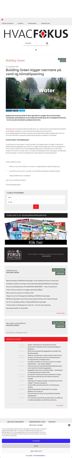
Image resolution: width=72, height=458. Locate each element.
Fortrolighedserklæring (39, 455)
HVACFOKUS (36, 34)
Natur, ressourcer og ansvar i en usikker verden (20, 293)
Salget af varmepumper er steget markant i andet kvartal (45, 355)
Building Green (15, 60)
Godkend (36, 441)
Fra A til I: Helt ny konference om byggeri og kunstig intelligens (24, 290)
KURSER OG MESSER (7, 23)
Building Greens (12, 129)
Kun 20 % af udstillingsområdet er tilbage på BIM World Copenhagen (26, 302)
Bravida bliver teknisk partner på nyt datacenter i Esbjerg (44, 374)
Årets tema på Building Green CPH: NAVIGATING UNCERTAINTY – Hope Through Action (31, 286)
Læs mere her (46, 256)
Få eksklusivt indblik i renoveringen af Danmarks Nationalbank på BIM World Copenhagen (32, 283)
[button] (69, 425)
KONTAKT (20, 23)
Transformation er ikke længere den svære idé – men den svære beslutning (28, 305)
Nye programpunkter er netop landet (17, 308)
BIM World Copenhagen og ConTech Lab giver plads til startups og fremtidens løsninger (31, 299)
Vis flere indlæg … (61, 313)
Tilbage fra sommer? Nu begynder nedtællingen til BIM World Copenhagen (28, 296)
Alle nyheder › (60, 405)
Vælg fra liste (36, 451)
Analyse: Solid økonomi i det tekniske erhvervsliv (42, 345)
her (25, 180)
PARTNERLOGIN (45, 23)
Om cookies (29, 455)
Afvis (36, 446)
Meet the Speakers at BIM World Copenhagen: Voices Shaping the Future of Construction (32, 280)
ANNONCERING (32, 23)
